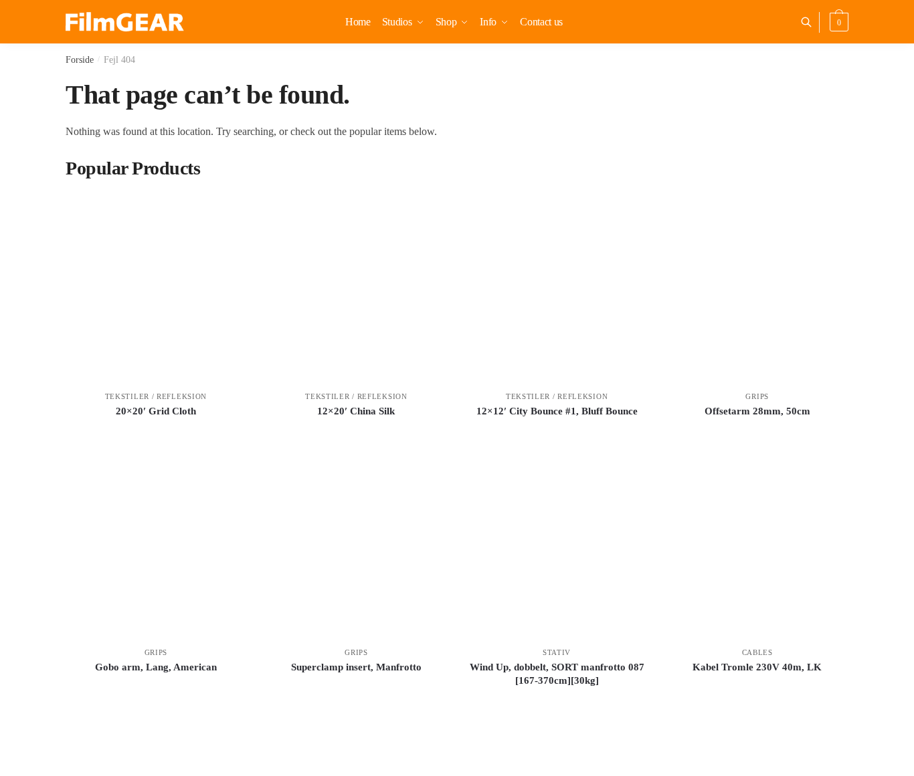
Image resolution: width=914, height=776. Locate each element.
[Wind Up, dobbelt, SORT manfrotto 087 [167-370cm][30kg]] (556, 543)
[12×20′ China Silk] (356, 287)
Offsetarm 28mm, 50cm (757, 411)
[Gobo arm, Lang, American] (156, 543)
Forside (80, 60)
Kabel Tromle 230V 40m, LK (757, 667)
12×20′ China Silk (356, 411)
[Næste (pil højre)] (890, 388)
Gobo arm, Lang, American (156, 667)
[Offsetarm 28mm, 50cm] (757, 287)
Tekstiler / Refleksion (156, 396)
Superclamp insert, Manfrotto (356, 667)
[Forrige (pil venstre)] (23, 388)
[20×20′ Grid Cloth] (156, 287)
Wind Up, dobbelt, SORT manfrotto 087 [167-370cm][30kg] (557, 674)
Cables (757, 652)
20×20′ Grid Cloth (156, 411)
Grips (757, 396)
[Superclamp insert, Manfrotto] (356, 543)
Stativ (557, 652)
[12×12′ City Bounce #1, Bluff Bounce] (556, 287)
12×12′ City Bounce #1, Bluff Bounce (557, 411)
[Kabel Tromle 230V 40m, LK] (757, 543)
